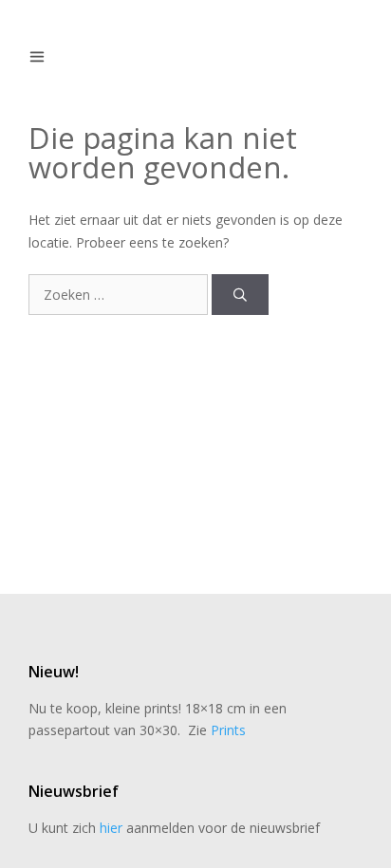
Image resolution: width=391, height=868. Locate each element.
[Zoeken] (240, 294)
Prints (228, 730)
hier (111, 828)
